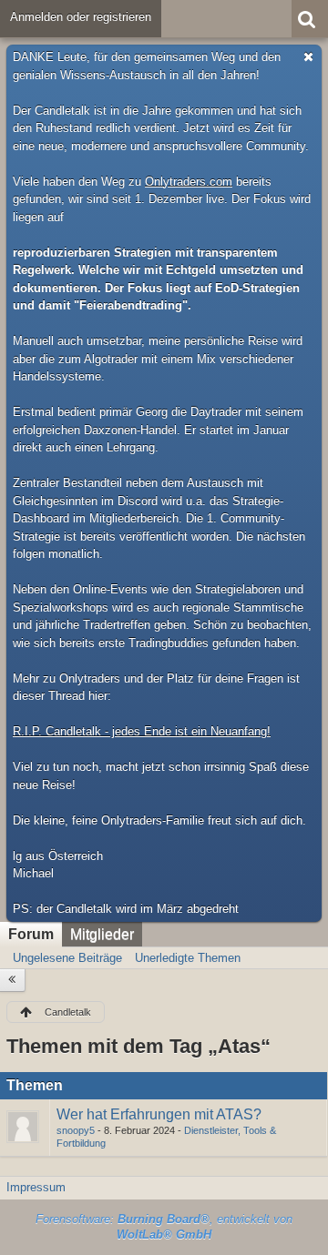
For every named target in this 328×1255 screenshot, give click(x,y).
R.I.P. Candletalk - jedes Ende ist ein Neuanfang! (142, 731)
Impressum (36, 1187)
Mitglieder (102, 934)
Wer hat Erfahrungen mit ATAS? (158, 1114)
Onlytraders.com (188, 181)
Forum (31, 934)
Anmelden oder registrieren (80, 17)
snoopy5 (75, 1130)
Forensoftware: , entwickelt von (164, 1226)
